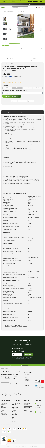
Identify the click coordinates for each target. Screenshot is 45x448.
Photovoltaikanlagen (8, 392)
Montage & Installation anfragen (16, 415)
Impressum (3, 407)
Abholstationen (15, 408)
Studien (14, 421)
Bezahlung (14, 411)
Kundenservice (15, 407)
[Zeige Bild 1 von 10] (10, 43)
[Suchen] (25, 7)
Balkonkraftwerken (5, 382)
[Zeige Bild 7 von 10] (16, 43)
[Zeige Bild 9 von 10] (18, 43)
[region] (22, 4)
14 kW (39, 87)
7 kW (19, 87)
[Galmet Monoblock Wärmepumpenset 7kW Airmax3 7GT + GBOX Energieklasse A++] (25, 26)
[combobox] (17, 7)
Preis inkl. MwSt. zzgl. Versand (8, 79)
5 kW (9, 87)
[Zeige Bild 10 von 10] (19, 43)
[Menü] (9, 7)
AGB (2, 406)
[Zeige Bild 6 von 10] (15, 43)
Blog (13, 417)
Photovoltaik (7, 378)
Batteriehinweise (4, 409)
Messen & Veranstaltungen (15, 419)
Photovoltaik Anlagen (28, 406)
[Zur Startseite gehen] (3, 7)
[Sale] (22, 1)
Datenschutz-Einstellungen (4, 414)
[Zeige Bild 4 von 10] (13, 43)
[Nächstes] (41, 29)
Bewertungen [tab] (20, 112)
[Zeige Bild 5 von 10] (14, 43)
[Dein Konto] (32, 8)
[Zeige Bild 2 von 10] (11, 43)
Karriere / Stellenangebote (4, 411)
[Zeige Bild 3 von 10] (12, 43)
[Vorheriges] (10, 29)
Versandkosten (25, 365)
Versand (14, 410)
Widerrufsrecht (4, 403)
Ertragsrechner (27, 403)
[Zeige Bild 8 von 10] (17, 43)
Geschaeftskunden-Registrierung (16, 404)
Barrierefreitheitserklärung (6, 415)
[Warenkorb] (36, 8)
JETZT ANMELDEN (28, 354)
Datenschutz (3, 404)
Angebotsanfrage (16, 405)
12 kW (29, 87)
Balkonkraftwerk (27, 407)
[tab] (8, 112)
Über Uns (14, 413)
